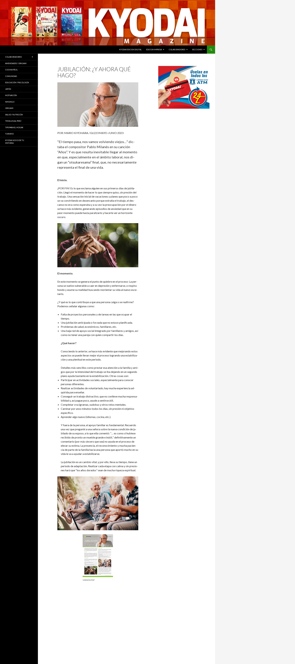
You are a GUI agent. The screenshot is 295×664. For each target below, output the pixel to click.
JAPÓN (8, 89)
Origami (9, 108)
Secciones (197, 49)
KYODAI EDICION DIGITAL (130, 49)
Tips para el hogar (14, 127)
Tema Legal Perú (13, 121)
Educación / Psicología (17, 82)
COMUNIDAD (11, 76)
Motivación (11, 95)
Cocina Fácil (11, 70)
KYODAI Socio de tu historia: (14, 141)
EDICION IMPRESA (154, 49)
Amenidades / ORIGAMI (15, 63)
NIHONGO (9, 102)
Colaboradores (177, 49)
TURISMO (9, 134)
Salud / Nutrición (14, 114)
